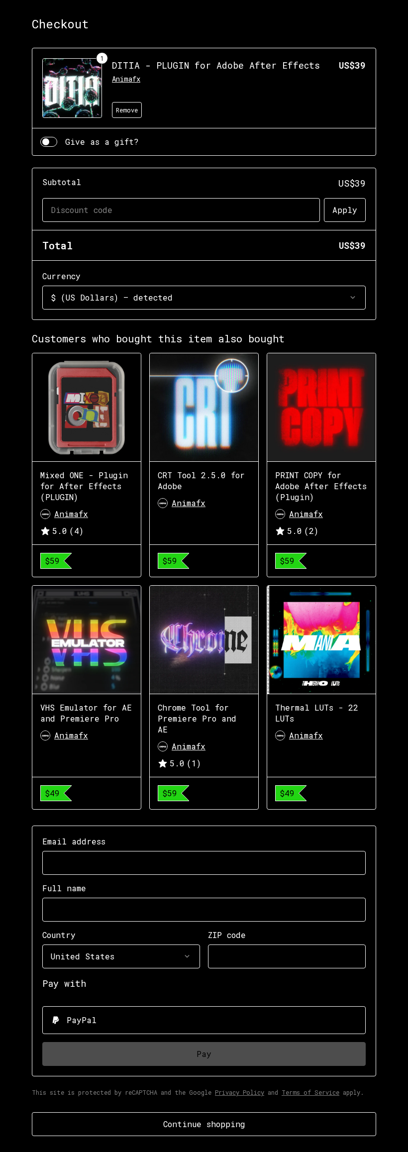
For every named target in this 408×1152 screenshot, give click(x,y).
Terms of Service (310, 1092)
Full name (64, 888)
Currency (61, 276)
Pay (204, 1053)
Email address (73, 841)
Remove (127, 110)
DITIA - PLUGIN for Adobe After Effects (216, 65)
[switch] (48, 142)
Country (59, 935)
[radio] (204, 1020)
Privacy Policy (239, 1092)
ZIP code (227, 935)
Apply (344, 210)
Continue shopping (204, 1124)
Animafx (126, 79)
